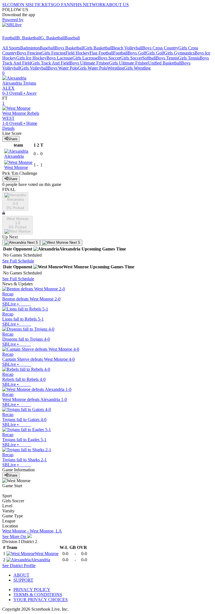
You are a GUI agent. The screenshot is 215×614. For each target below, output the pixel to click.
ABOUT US (117, 4)
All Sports (11, 48)
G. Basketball (53, 37)
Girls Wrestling (137, 68)
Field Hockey (78, 53)
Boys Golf (137, 53)
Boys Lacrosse (59, 58)
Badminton (30, 48)
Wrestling (115, 68)
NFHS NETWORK (88, 4)
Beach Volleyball (127, 48)
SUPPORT (23, 580)
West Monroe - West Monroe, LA (32, 531)
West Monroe (47, 553)
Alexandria (40, 559)
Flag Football (101, 53)
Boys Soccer (109, 58)
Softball (149, 58)
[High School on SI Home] (23, 32)
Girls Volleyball (34, 68)
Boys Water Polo (63, 68)
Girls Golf (155, 53)
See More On (14, 536)
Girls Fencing (53, 53)
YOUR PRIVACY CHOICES (40, 599)
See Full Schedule (18, 261)
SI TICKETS (41, 4)
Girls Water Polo (92, 68)
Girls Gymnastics (179, 53)
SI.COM (10, 4)
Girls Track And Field (50, 63)
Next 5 (32, 242)
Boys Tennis (167, 58)
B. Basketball (29, 37)
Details (8, 128)
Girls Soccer (131, 58)
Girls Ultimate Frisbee (128, 63)
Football (9, 37)
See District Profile (19, 565)
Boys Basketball (69, 48)
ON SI (23, 4)
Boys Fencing (29, 53)
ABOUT (21, 575)
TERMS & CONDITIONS (37, 594)
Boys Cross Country (160, 48)
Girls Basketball (98, 48)
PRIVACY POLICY (31, 589)
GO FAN (61, 4)
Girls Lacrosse (85, 58)
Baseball (72, 37)
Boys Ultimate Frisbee (89, 63)
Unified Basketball (164, 63)
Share (12, 139)
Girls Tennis (189, 58)
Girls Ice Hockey (31, 58)
